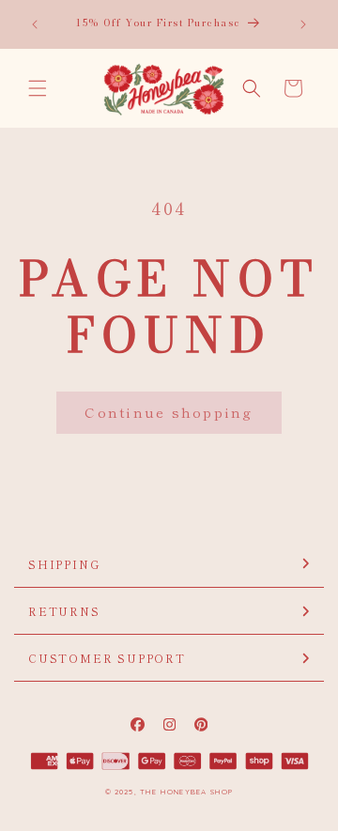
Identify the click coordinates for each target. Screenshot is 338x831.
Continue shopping (168, 412)
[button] (37, 88)
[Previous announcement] (34, 24)
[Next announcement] (303, 24)
